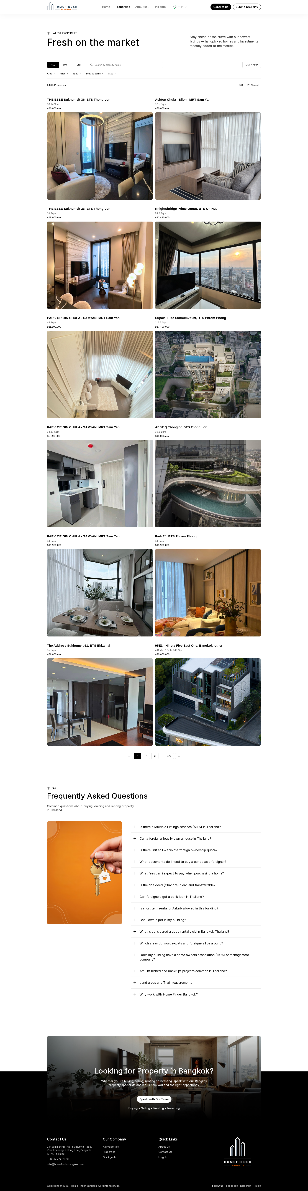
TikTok (257, 1185)
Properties (109, 1151)
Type (77, 73)
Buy (65, 65)
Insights (163, 1157)
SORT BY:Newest (250, 85)
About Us (164, 1146)
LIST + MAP (251, 65)
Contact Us (165, 1151)
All (53, 65)
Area (51, 73)
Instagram (245, 1185)
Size (112, 73)
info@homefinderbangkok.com (65, 1164)
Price (64, 73)
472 (169, 755)
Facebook (232, 1185)
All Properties (111, 1146)
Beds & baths (95, 73)
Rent (78, 65)
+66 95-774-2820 (58, 1158)
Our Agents (109, 1157)
